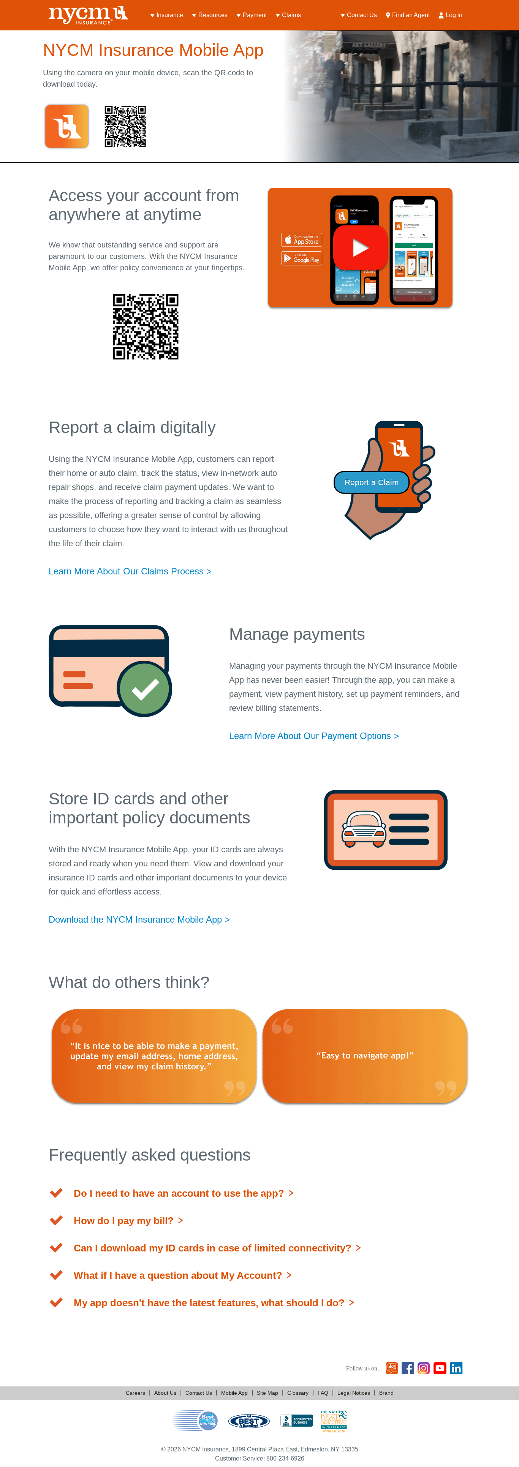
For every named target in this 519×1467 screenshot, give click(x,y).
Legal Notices (353, 1393)
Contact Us (362, 15)
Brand (386, 1393)
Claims (291, 15)
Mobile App (234, 1393)
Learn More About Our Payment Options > (314, 736)
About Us (165, 1393)
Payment (255, 15)
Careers (135, 1393)
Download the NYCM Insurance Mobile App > (139, 919)
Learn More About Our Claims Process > (130, 571)
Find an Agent (411, 15)
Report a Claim (372, 482)
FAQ (323, 1393)
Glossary (298, 1393)
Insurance (170, 15)
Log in (454, 15)
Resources (213, 15)
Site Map (267, 1393)
